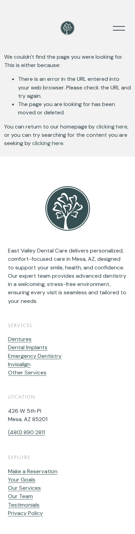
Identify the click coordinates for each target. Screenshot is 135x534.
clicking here (111, 126)
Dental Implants (27, 347)
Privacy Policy (25, 513)
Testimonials (23, 504)
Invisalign (19, 364)
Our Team (20, 496)
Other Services (27, 372)
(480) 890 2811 (26, 432)
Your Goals (21, 479)
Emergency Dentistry (35, 356)
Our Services (24, 488)
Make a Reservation (32, 471)
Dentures (20, 339)
